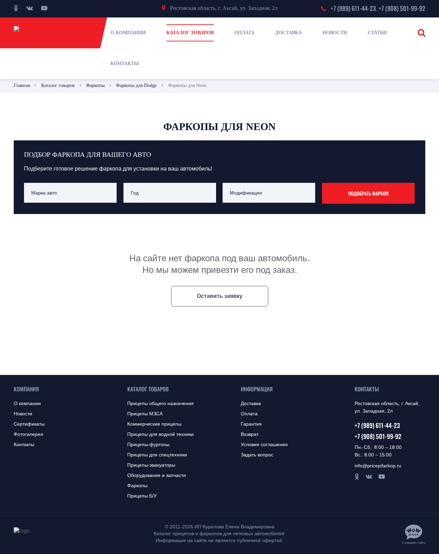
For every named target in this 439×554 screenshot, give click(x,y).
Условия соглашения (264, 444)
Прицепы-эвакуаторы (151, 465)
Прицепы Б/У (142, 496)
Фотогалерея (28, 434)
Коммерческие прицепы (154, 424)
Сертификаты (29, 424)
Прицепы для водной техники (160, 434)
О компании (27, 403)
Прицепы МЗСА (145, 413)
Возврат (250, 434)
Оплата (249, 413)
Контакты (24, 444)
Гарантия (251, 424)
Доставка (251, 403)
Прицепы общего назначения (160, 403)
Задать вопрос (257, 454)
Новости (23, 413)
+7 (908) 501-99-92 (402, 8)
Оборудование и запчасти (156, 475)
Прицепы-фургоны (148, 444)
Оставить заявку (219, 296)
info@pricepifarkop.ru (378, 465)
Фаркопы (137, 485)
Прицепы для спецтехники (157, 454)
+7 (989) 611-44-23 (353, 8)
